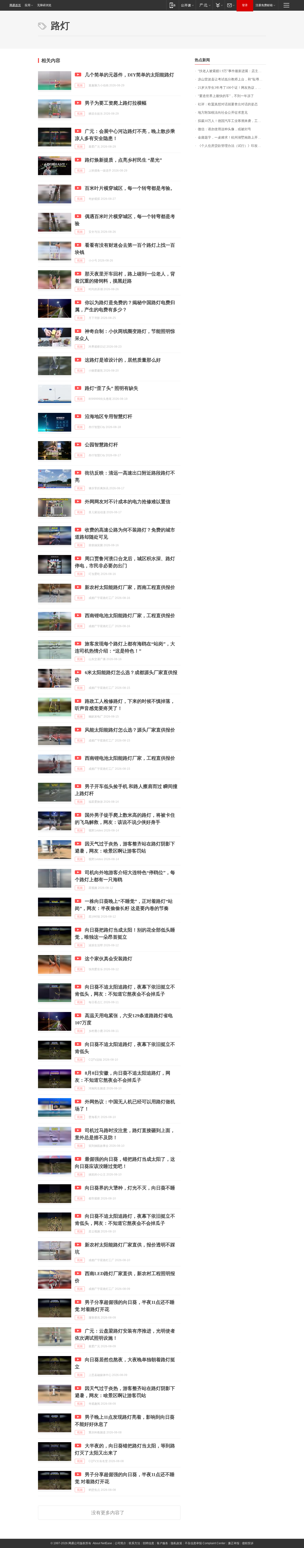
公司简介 (120, 1543)
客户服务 (162, 1543)
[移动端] (172, 5)
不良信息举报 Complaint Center (205, 1543)
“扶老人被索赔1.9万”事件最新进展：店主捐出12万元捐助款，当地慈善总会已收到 (232, 71)
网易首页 (15, 5)
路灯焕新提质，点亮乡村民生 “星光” (123, 160)
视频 (80, 85)
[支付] (219, 5)
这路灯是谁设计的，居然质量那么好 (123, 360)
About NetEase (102, 1543)
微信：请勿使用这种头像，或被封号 (224, 129)
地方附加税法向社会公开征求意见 (223, 112)
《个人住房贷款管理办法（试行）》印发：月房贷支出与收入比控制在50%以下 (232, 146)
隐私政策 (176, 1543)
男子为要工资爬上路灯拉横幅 (116, 103)
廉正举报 (233, 1543)
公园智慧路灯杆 (101, 444)
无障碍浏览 (44, 5)
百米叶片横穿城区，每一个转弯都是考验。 (130, 188)
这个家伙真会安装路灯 (108, 958)
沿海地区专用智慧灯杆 (108, 416)
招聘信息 (148, 1543)
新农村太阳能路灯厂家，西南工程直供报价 (130, 587)
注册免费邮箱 (264, 5)
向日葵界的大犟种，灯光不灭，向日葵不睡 (130, 1187)
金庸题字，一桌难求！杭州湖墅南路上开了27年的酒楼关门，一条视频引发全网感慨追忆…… (232, 137)
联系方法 (134, 1543)
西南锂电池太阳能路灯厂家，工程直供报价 (130, 615)
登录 (245, 5)
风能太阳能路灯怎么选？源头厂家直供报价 (130, 729)
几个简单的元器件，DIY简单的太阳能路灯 (129, 74)
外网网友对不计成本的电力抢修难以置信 (127, 501)
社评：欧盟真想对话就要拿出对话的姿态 (228, 104)
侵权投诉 (247, 1543)
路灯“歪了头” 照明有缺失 (111, 388)
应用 (27, 5)
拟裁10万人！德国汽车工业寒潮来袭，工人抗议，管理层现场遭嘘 (232, 121)
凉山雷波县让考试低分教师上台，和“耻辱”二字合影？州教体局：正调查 (232, 79)
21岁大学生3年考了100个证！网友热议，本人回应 (232, 87)
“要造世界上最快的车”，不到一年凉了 (226, 96)
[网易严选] (204, 5)
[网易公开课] (187, 5)
